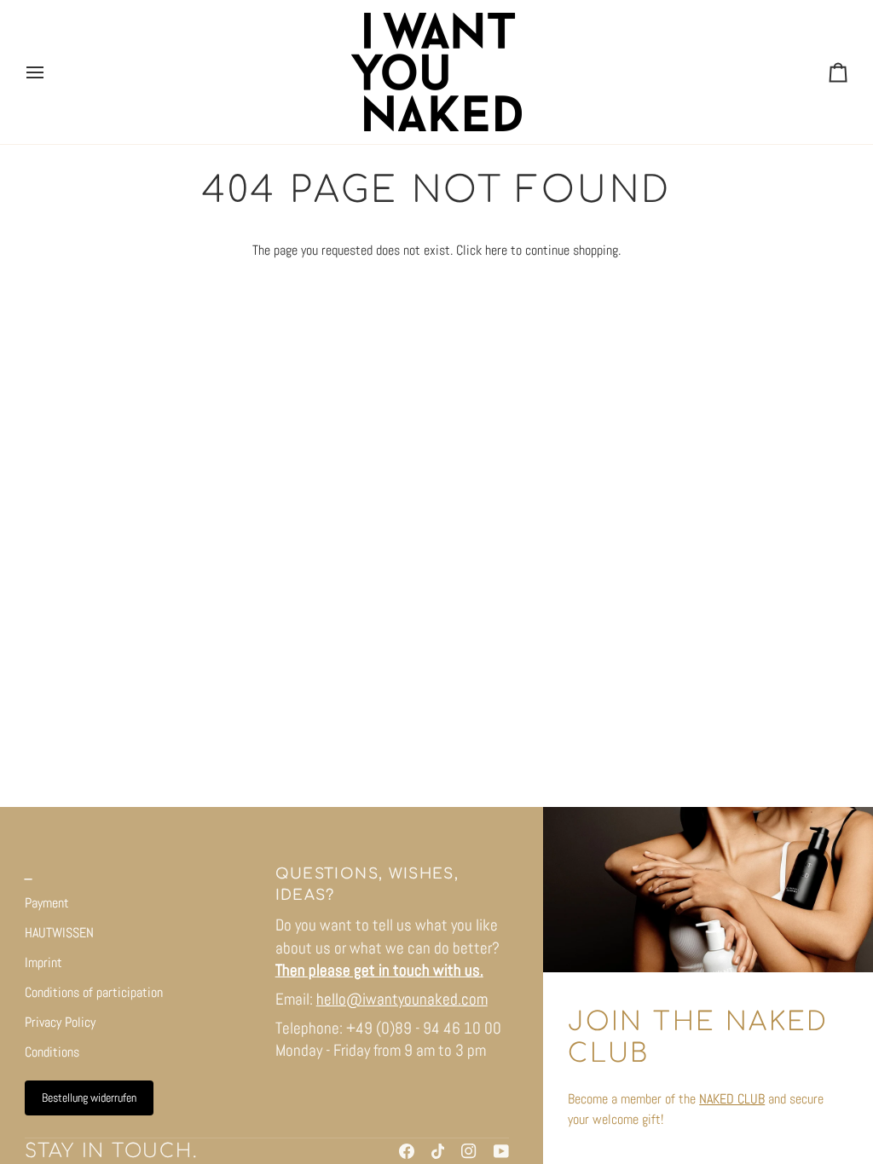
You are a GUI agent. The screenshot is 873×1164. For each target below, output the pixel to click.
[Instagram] (469, 1151)
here (496, 250)
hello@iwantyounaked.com (402, 999)
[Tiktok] (438, 1151)
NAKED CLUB (732, 1099)
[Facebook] (406, 1151)
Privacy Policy (60, 1022)
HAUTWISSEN (59, 933)
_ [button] (28, 874)
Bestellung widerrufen (89, 1097)
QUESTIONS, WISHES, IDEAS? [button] (367, 884)
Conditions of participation (94, 992)
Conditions (52, 1052)
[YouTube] (501, 1151)
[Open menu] (50, 72)
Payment (47, 903)
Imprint (43, 962)
